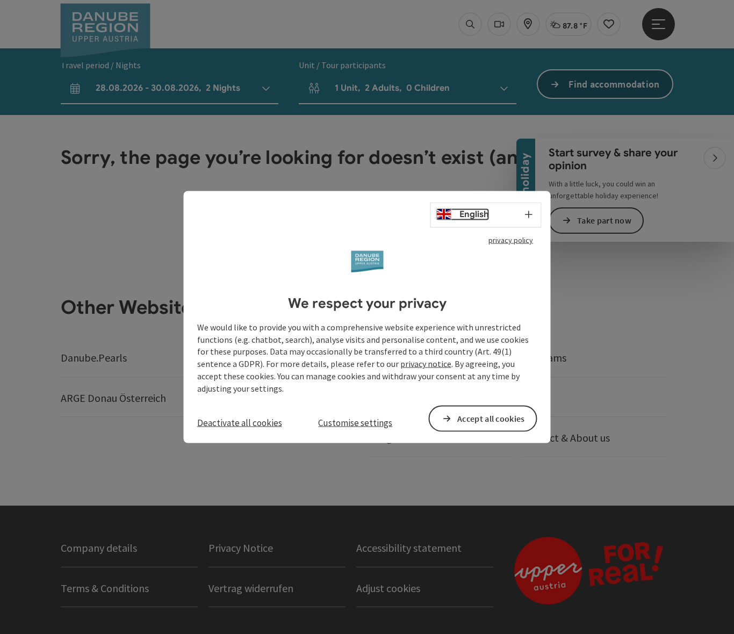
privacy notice (425, 363)
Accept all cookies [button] (490, 418)
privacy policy (510, 240)
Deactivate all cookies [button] (239, 422)
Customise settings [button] (355, 422)
